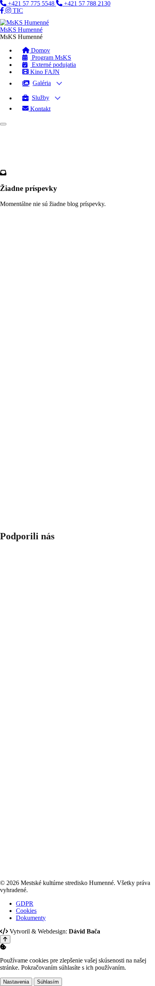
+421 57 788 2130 (86, 3)
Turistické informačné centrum (59, 411)
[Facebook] (3, 10)
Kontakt (39, 108)
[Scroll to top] (5, 939)
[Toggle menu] (3, 124)
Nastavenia (16, 982)
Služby (40, 97)
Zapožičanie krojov (45, 397)
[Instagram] (9, 10)
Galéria (42, 83)
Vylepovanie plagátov (48, 390)
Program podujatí (42, 316)
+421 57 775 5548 (31, 3)
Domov (9, 205)
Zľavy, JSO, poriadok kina (54, 330)
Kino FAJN (44, 71)
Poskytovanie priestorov (51, 383)
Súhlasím (48, 982)
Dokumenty (35, 404)
